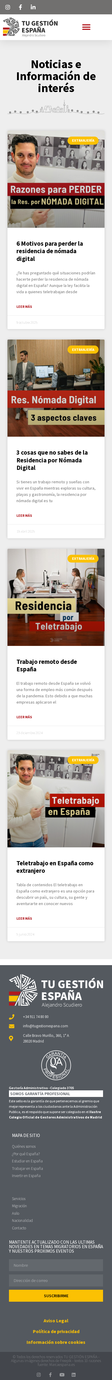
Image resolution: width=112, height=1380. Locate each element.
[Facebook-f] (50, 1375)
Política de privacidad (56, 1331)
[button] (86, 27)
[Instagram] (38, 1375)
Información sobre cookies (56, 1342)
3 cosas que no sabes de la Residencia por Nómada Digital (52, 459)
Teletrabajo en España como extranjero (54, 867)
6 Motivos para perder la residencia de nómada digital (49, 250)
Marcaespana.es (62, 1364)
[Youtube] (62, 1375)
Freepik (65, 1360)
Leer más (24, 306)
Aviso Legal (56, 1321)
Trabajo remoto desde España (46, 665)
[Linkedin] (73, 1375)
